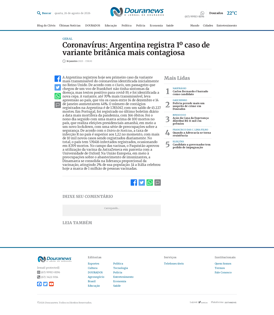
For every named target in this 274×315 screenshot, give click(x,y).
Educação (111, 25)
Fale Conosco (223, 272)
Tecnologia (120, 268)
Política (126, 25)
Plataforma (217, 302)
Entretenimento (227, 25)
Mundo (194, 25)
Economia (156, 25)
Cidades (208, 25)
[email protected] (48, 267)
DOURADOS (92, 25)
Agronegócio (96, 276)
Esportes (93, 263)
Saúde (170, 25)
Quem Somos (223, 263)
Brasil (92, 281)
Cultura (92, 268)
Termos (220, 268)
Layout (193, 302)
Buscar (46, 13)
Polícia (140, 25)
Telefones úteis (174, 263)
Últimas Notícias (70, 25)
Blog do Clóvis (46, 25)
